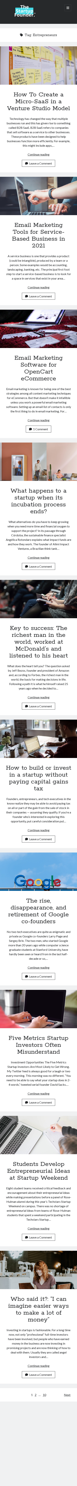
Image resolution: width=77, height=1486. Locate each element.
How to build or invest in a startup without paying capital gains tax (38, 739)
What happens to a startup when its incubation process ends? (38, 462)
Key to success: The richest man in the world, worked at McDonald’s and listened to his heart (38, 599)
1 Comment (40, 429)
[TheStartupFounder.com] (24, 16)
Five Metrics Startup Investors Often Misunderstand (38, 1009)
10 (44, 1394)
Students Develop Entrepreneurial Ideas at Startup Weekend (38, 1135)
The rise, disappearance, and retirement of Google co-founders (38, 872)
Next (67, 1394)
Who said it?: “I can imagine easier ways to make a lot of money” (38, 1270)
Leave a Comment (40, 163)
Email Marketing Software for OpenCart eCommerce (38, 329)
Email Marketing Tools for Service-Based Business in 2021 (38, 196)
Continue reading (39, 154)
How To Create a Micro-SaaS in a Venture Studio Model (38, 65)
